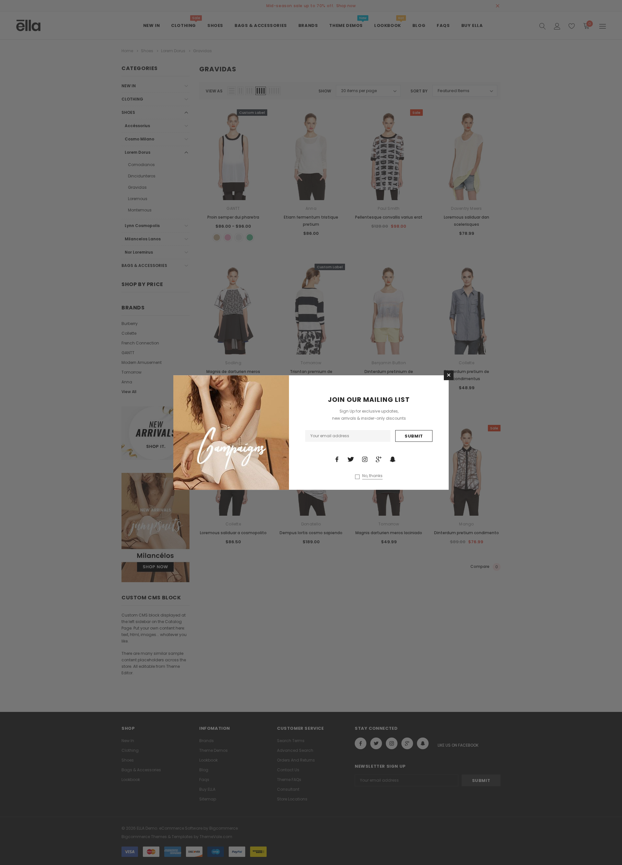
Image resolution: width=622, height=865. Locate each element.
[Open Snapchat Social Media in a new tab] (393, 459)
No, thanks (372, 476)
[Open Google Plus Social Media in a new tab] (379, 459)
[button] (449, 375)
